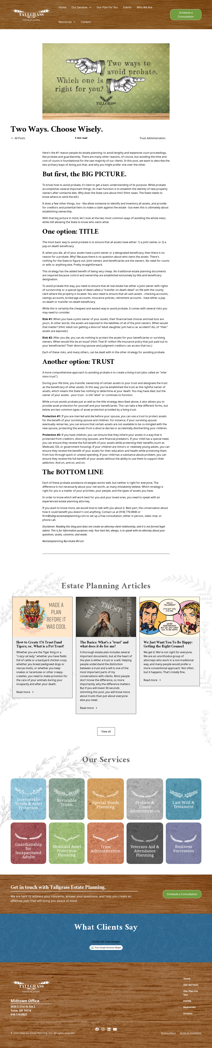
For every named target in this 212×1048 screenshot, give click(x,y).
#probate (69, 541)
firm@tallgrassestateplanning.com (64, 516)
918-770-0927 (19, 1014)
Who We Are (144, 7)
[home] (31, 14)
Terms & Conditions (190, 1033)
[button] (81, 7)
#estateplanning (52, 541)
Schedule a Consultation (186, 14)
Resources (189, 1007)
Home (62, 7)
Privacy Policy (168, 1033)
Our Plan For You (107, 7)
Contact (86, 22)
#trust (80, 541)
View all (106, 731)
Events (127, 7)
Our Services (190, 984)
